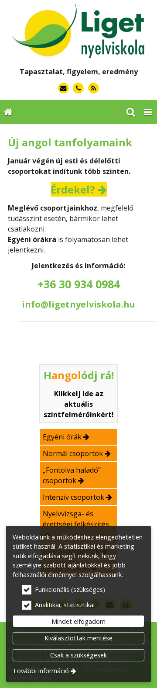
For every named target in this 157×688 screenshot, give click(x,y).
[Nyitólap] (78, 30)
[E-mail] (63, 88)
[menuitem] (8, 112)
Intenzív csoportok (73, 497)
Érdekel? (73, 189)
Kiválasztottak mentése (78, 638)
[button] (148, 112)
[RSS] (93, 88)
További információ (41, 671)
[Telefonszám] (78, 88)
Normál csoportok (73, 453)
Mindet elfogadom (78, 621)
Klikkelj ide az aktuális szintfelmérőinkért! (79, 404)
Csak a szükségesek (78, 655)
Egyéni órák (62, 437)
